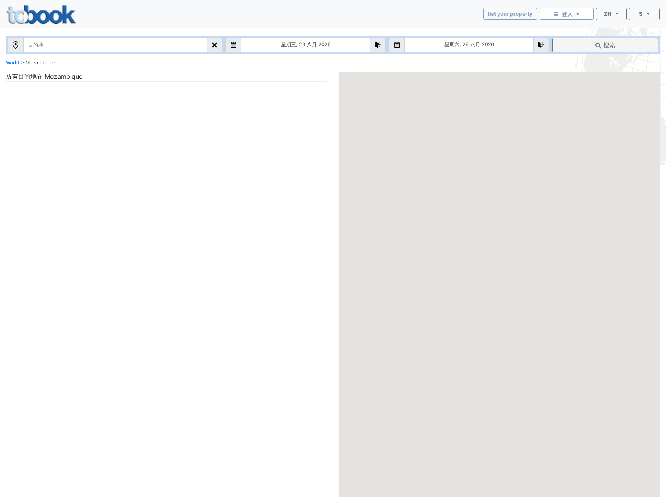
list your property (510, 14)
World (12, 62)
